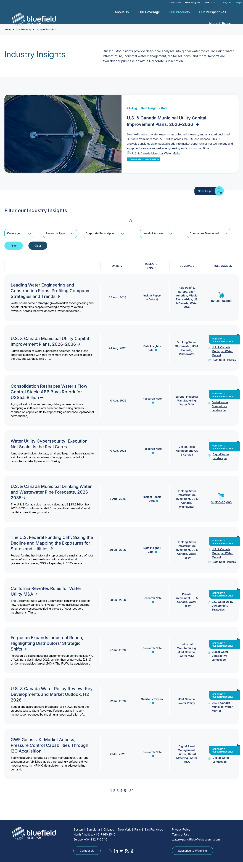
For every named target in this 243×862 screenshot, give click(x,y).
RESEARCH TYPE (152, 265)
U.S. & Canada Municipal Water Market (156, 153)
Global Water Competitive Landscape (220, 406)
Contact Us (175, 2)
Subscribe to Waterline (192, 850)
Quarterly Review (152, 699)
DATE (115, 265)
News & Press (220, 23)
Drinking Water (186, 342)
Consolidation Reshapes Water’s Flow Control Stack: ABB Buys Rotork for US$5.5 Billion (49, 392)
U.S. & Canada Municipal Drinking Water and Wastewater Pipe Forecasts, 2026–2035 (51, 492)
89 (131, 791)
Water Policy (187, 703)
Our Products (179, 12)
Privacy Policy (181, 829)
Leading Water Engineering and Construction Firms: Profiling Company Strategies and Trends (50, 290)
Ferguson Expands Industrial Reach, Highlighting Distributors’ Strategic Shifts (47, 643)
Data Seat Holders (224, 360)
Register (227, 2)
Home (7, 29)
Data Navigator (192, 2)
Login (239, 2)
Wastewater (186, 354)
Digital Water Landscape (221, 456)
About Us (122, 12)
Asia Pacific (186, 287)
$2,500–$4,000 (221, 301)
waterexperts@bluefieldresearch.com (196, 839)
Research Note (152, 398)
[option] (121, 134)
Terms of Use (180, 834)
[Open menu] (131, 12)
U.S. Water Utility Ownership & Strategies (222, 605)
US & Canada (186, 652)
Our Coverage (149, 12)
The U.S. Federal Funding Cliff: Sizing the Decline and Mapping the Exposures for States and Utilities (52, 543)
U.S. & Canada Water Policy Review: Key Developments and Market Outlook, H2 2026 (52, 694)
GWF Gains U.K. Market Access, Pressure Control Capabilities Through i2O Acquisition (49, 745)
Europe (182, 291)
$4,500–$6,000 (221, 502)
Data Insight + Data (154, 108)
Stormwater (182, 346)
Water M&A (186, 404)
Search (209, 2)
